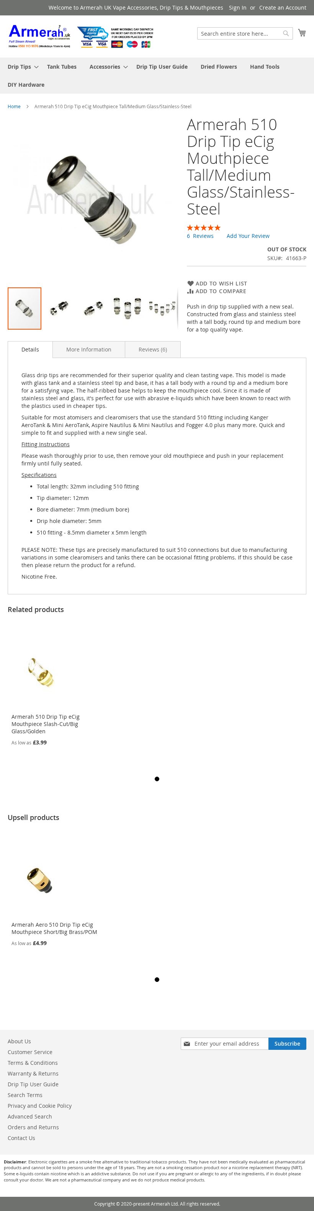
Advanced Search (30, 1116)
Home (14, 106)
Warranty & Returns (33, 1073)
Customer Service (30, 1052)
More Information (88, 349)
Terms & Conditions (33, 1062)
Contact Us (21, 1138)
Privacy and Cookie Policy (40, 1105)
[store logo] (82, 36)
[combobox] (245, 33)
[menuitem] (21, 67)
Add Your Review (248, 235)
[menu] (157, 76)
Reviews (152, 349)
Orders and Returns (33, 1127)
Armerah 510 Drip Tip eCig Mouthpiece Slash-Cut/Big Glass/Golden (45, 724)
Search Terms (25, 1095)
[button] (59, 308)
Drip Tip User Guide (33, 1084)
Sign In (238, 7)
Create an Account (282, 7)
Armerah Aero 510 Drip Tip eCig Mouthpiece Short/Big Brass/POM (54, 928)
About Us (19, 1041)
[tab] (30, 349)
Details (30, 349)
